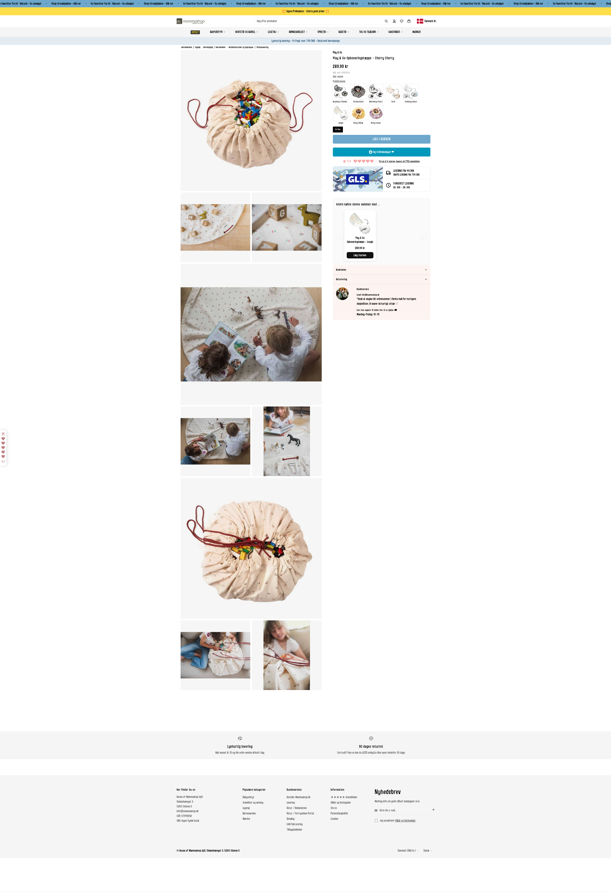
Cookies (334, 818)
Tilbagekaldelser (294, 829)
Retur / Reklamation (297, 808)
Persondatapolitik (339, 813)
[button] (409, 21)
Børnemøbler (221, 47)
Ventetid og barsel (245, 32)
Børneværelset (297, 32)
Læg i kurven (360, 255)
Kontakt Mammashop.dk (298, 797)
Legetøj (272, 32)
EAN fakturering (295, 824)
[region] (381, 235)
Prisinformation (339, 81)
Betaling (291, 818)
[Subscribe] (430, 809)
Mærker (416, 32)
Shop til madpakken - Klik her (66, 3)
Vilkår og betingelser (341, 802)
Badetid (342, 32)
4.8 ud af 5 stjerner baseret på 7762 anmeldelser (399, 161)
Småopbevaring (262, 47)
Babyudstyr (216, 32)
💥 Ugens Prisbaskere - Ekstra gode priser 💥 (305, 11)
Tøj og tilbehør (367, 32)
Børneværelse (249, 813)
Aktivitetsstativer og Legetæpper (241, 47)
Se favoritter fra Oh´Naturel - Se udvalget (112, 3)
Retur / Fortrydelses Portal (300, 813)
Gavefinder (394, 32)
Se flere (338, 129)
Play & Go (337, 52)
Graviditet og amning (253, 802)
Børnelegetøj (208, 47)
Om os (334, 808)
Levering (291, 802)
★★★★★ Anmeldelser (344, 797)
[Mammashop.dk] (190, 21)
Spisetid (322, 32)
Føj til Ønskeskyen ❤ (383, 152)
